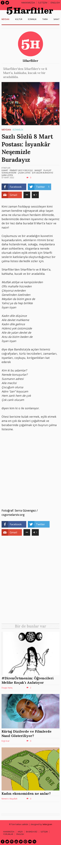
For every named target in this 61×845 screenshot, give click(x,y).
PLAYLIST (47, 170)
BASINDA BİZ (31, 831)
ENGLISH (55, 2)
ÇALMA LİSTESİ (24, 172)
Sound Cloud (30, 841)
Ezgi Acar (6, 741)
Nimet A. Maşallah (9, 798)
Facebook (3, 3)
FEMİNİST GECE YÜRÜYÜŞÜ (21, 170)
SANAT (56, 19)
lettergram (47, 824)
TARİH (45, 19)
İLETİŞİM (42, 2)
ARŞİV (20, 831)
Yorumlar (8, 834)
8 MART (5, 170)
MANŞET (38, 170)
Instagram (12, 841)
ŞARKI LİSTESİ (7, 175)
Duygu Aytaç (7, 687)
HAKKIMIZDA (8, 831)
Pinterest (25, 841)
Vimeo (21, 841)
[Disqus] (30, 581)
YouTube (16, 841)
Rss (34, 841)
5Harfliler (30, 61)
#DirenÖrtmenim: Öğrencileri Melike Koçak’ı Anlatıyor (28, 680)
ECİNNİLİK (32, 19)
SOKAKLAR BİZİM (9, 172)
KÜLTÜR (18, 19)
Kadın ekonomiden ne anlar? (26, 793)
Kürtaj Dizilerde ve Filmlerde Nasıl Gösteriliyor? (26, 733)
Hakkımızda (28, 2)
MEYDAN (5, 19)
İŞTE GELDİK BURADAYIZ (42, 172)
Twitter (7, 3)
